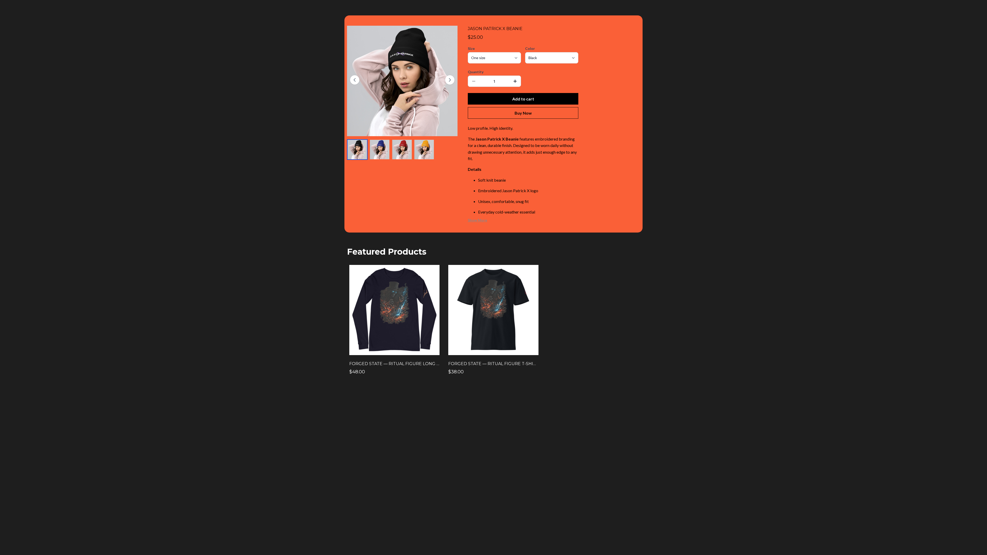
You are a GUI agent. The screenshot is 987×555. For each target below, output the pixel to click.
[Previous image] (354, 80)
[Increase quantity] (515, 81)
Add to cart (523, 98)
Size (471, 48)
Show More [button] (477, 220)
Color (530, 48)
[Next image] (449, 80)
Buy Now (523, 112)
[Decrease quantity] (474, 81)
